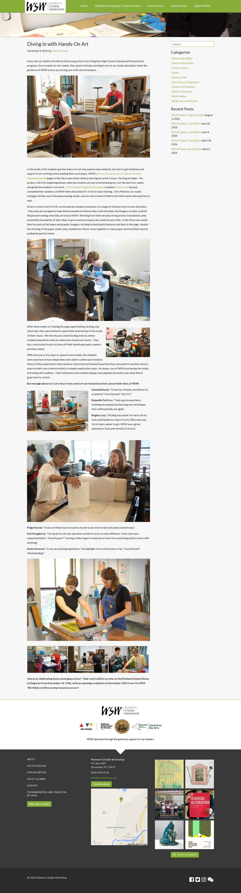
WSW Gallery (179, 96)
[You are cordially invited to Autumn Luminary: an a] (169, 774)
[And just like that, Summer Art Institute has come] (169, 804)
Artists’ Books (36, 765)
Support (32, 785)
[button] (47, 659)
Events (175, 72)
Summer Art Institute (183, 86)
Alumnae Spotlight (181, 58)
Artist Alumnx (36, 779)
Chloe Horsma (60, 50)
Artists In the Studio (182, 63)
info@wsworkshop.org (104, 777)
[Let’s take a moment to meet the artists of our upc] (199, 774)
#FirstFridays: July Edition (186, 123)
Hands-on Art (179, 77)
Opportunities (36, 772)
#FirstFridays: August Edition (187, 114)
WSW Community (181, 91)
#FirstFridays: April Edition (186, 148)
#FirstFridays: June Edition (186, 132)
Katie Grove (122, 187)
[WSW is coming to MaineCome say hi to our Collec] (199, 834)
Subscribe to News (39, 804)
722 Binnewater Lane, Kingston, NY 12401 (46, 794)
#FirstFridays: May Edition (186, 140)
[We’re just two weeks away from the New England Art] (199, 804)
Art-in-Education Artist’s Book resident (119, 173)
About (31, 759)
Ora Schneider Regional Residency (84, 187)
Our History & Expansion (185, 82)
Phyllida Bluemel (36, 178)
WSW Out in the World (184, 100)
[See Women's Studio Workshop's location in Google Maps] (119, 816)
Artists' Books (179, 67)
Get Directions (101, 784)
